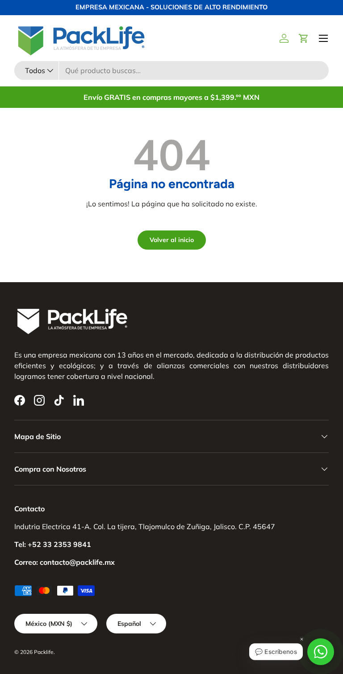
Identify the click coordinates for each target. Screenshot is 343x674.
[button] (304, 38)
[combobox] (171, 70)
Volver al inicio (172, 240)
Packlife (44, 652)
